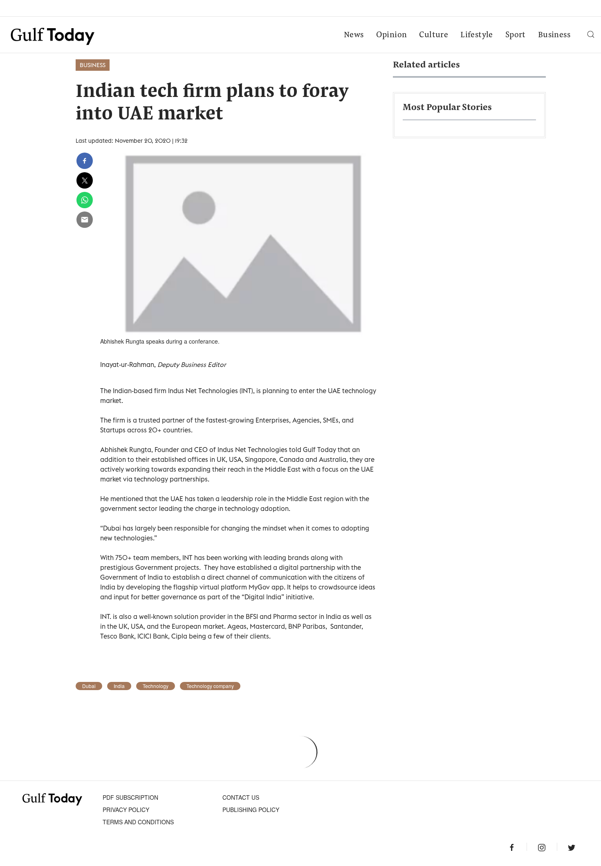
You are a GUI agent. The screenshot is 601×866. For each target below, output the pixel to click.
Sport (515, 35)
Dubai (89, 686)
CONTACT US (240, 797)
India (119, 686)
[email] (84, 219)
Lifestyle (476, 35)
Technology (155, 686)
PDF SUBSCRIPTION (130, 797)
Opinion (391, 35)
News (354, 35)
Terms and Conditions (138, 822)
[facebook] (84, 161)
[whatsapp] (84, 200)
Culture (433, 35)
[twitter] (84, 180)
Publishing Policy (250, 809)
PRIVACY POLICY (126, 809)
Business (554, 35)
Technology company (210, 686)
